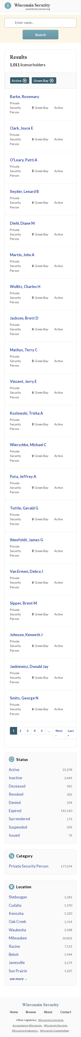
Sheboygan (18, 897)
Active (14, 769)
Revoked (16, 794)
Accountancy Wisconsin (27, 1025)
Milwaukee (18, 938)
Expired (15, 811)
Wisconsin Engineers (25, 1030)
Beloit (14, 954)
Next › (59, 733)
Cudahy (15, 905)
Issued (14, 835)
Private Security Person (28, 866)
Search (40, 35)
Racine (14, 946)
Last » (71, 733)
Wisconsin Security (32, 5)
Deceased (17, 786)
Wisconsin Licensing (50, 1019)
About (48, 1012)
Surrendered (19, 819)
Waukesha (17, 930)
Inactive (15, 778)
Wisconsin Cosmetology (54, 1030)
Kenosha (16, 913)
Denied (15, 802)
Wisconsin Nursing (55, 1025)
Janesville (17, 962)
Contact (65, 1012)
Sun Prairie (18, 971)
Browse (31, 1012)
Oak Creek (17, 921)
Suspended (18, 827)
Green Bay (42, 80)
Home (14, 1012)
